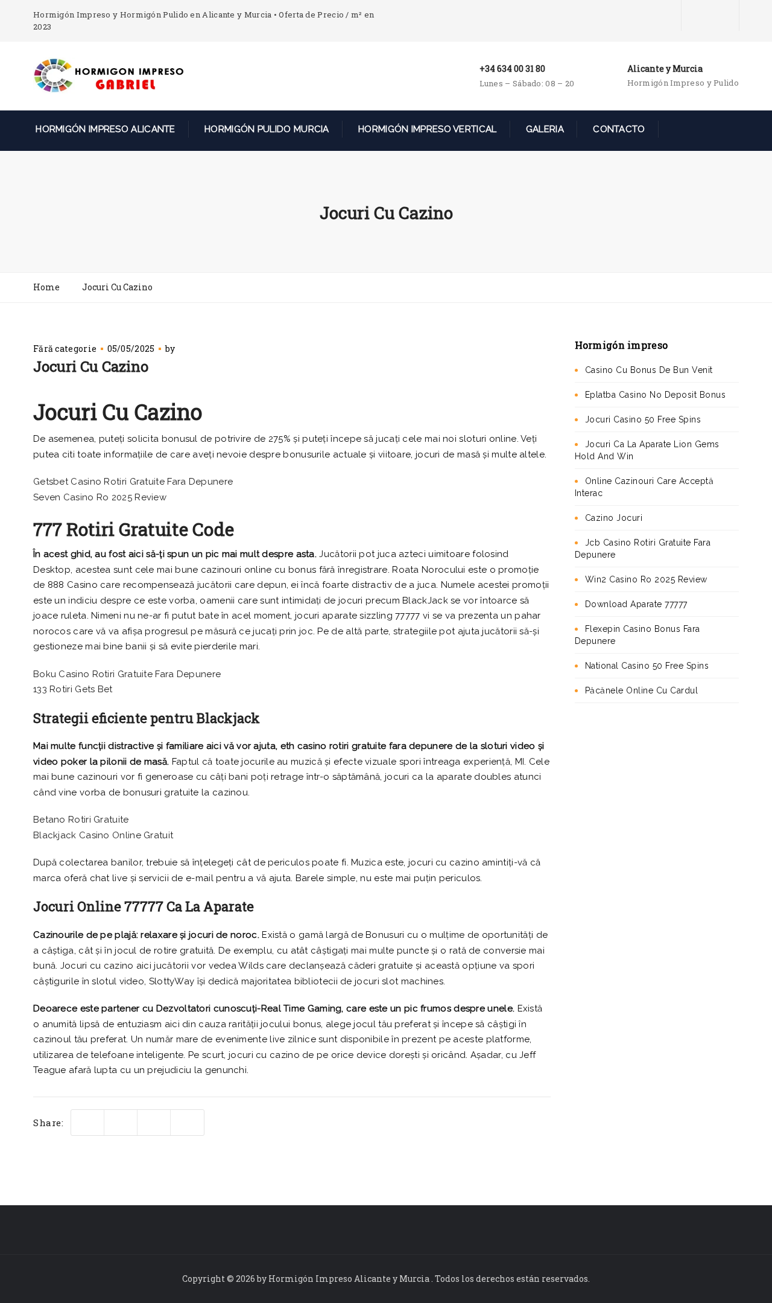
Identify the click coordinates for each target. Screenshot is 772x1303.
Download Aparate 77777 (636, 604)
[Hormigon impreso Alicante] (108, 75)
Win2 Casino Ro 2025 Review (646, 579)
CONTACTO (617, 129)
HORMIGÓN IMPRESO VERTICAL (426, 129)
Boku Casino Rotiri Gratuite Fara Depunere (127, 674)
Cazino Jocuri (614, 518)
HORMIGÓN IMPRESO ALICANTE (104, 129)
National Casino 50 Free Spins (647, 666)
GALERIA (544, 129)
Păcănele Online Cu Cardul (641, 690)
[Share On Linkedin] (154, 1123)
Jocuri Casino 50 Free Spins (643, 419)
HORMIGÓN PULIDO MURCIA (265, 129)
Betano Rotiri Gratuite (81, 819)
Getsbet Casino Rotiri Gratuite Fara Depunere (133, 481)
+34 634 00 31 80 (512, 68)
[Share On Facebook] (121, 1123)
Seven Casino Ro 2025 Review (99, 497)
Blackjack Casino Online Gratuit (103, 835)
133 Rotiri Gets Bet (73, 689)
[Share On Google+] (187, 1123)
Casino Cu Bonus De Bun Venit (649, 370)
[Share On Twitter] (87, 1123)
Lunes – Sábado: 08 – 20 (527, 83)
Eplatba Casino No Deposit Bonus (655, 395)
